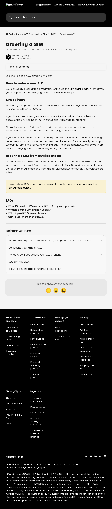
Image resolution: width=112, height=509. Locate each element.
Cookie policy (37, 412)
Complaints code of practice (36, 433)
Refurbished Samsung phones (36, 365)
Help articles (86, 324)
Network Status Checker (91, 5)
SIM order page (79, 89)
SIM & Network (32, 34)
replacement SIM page (90, 137)
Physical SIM (49, 34)
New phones (37, 324)
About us (10, 398)
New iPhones (37, 339)
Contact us (86, 374)
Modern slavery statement (36, 421)
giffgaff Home (43, 5)
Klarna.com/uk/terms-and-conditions (47, 500)
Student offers (13, 345)
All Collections (13, 34)
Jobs (8, 423)
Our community (14, 403)
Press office (12, 409)
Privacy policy (37, 407)
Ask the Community (64, 5)
